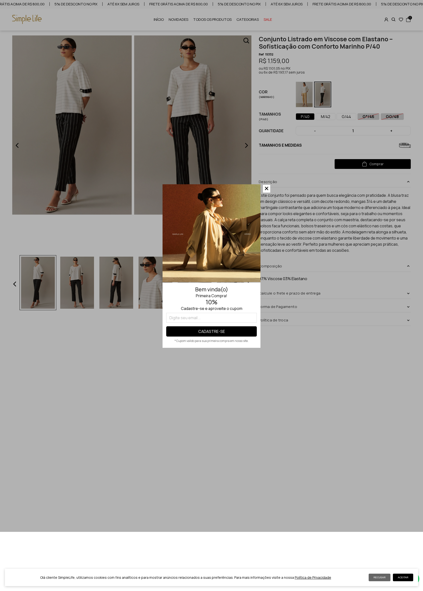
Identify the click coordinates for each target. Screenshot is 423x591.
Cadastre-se (211, 331)
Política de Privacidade (313, 577)
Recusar (380, 577)
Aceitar (403, 577)
